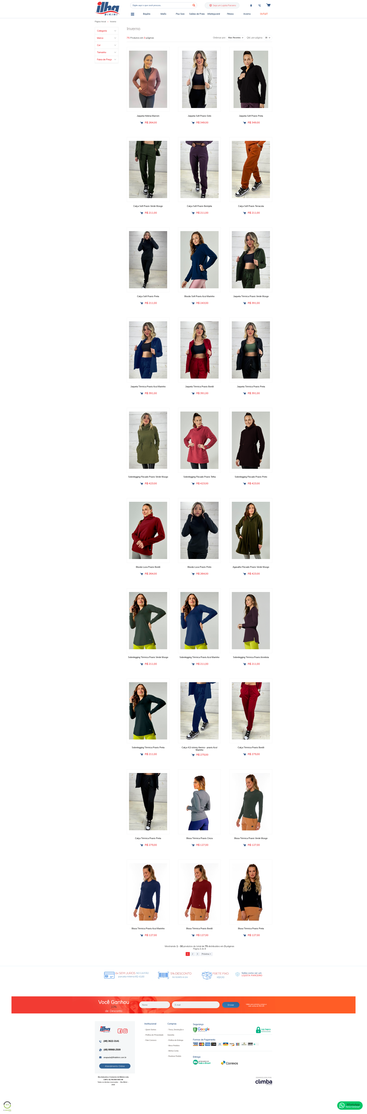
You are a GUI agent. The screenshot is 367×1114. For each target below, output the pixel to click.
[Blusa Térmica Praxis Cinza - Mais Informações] (199, 801)
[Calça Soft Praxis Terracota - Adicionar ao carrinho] (244, 213)
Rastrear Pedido (174, 1056)
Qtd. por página (254, 37)
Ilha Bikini (107, 8)
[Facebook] (120, 1031)
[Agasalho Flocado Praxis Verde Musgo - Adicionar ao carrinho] (244, 574)
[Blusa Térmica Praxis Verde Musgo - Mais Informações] (251, 801)
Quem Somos (151, 1030)
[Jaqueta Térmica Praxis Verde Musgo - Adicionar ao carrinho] (244, 303)
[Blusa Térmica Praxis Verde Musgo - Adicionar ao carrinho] (244, 845)
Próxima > (206, 954)
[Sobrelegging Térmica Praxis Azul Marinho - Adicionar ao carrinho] (193, 664)
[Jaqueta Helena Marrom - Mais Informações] (148, 79)
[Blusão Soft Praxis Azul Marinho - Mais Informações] (199, 260)
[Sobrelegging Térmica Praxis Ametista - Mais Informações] (251, 620)
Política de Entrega (175, 1040)
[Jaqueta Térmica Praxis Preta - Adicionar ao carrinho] (244, 393)
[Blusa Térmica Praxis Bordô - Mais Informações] (199, 892)
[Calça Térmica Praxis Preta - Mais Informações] (148, 801)
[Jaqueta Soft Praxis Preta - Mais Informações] (251, 79)
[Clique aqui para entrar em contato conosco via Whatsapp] (350, 1105)
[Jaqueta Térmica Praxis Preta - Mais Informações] (251, 350)
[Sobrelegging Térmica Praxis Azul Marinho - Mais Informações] (199, 620)
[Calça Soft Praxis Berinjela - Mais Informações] (199, 169)
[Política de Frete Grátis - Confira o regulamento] (160, 974)
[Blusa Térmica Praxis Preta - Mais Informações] (251, 892)
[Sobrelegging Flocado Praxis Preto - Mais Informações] (251, 440)
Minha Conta (173, 1051)
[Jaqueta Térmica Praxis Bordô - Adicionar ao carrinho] (193, 393)
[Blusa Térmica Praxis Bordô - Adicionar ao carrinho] (193, 935)
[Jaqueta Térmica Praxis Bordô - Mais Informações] (199, 350)
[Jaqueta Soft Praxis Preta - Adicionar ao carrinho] (244, 122)
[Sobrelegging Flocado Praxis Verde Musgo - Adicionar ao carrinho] (141, 483)
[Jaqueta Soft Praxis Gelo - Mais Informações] (199, 79)
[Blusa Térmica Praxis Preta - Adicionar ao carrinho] (244, 935)
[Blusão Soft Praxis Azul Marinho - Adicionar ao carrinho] (193, 303)
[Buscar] (194, 5)
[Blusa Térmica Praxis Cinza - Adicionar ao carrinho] (193, 845)
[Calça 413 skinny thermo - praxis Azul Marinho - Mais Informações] (199, 711)
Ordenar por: (219, 37)
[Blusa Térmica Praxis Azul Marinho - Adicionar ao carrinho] (141, 935)
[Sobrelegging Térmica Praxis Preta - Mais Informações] (148, 711)
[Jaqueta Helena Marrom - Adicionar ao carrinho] (141, 122)
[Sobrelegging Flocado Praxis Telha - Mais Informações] (199, 440)
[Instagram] (125, 1031)
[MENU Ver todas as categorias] (132, 14)
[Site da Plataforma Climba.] (263, 1081)
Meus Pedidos (174, 1046)
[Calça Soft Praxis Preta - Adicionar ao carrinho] (141, 303)
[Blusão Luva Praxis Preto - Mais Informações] (199, 530)
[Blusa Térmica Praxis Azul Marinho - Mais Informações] (148, 892)
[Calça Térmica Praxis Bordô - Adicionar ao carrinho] (244, 754)
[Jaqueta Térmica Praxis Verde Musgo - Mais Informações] (251, 260)
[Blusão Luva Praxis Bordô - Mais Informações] (148, 530)
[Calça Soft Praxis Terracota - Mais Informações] (251, 169)
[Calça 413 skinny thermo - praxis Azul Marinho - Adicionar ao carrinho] (193, 755)
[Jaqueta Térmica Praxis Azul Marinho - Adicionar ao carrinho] (141, 393)
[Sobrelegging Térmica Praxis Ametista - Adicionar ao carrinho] (244, 664)
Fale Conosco (151, 1040)
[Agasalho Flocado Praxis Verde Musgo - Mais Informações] (251, 530)
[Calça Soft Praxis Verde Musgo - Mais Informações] (148, 169)
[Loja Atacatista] (248, 974)
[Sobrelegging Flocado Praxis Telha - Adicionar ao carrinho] (193, 483)
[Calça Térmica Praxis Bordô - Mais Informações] (251, 711)
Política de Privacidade (154, 1035)
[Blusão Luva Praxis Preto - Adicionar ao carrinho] (193, 574)
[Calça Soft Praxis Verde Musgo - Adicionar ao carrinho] (141, 213)
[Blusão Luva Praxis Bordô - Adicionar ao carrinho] (141, 574)
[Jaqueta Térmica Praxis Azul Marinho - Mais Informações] (148, 350)
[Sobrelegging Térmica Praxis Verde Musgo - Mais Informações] (148, 620)
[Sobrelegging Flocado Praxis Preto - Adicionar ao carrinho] (244, 483)
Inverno (113, 22)
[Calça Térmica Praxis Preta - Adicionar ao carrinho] (141, 845)
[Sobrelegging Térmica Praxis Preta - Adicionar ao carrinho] (141, 754)
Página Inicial (101, 22)
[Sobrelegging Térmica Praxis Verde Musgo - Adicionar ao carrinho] (141, 664)
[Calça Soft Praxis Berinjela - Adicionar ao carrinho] (193, 213)
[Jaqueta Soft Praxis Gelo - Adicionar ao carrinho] (193, 122)
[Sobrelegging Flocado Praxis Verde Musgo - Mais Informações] (148, 440)
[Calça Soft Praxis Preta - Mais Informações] (148, 260)
